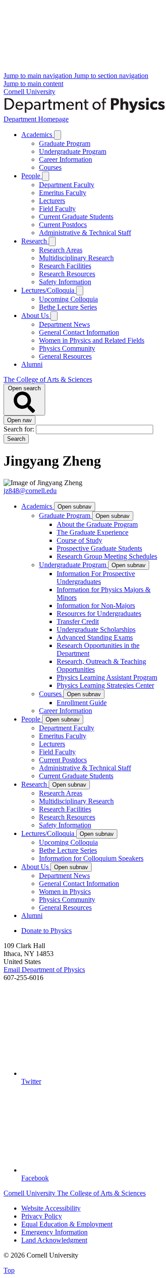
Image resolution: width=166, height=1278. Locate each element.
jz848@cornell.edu (30, 490)
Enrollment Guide (82, 702)
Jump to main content (33, 83)
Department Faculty (66, 184)
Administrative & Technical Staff (85, 232)
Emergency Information (54, 1232)
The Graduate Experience (92, 532)
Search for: (20, 429)
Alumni (31, 364)
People (31, 176)
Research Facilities (65, 266)
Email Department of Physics (44, 969)
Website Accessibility (51, 1208)
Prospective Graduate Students (99, 548)
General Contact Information (79, 332)
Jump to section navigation (111, 75)
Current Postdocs (63, 224)
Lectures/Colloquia (48, 290)
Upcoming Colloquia (68, 299)
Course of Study (79, 540)
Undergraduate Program (72, 151)
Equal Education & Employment (66, 1224)
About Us (35, 315)
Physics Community (67, 348)
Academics (37, 134)
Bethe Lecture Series (68, 307)
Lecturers (52, 200)
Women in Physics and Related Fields (91, 340)
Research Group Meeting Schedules (107, 556)
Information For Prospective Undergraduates (96, 577)
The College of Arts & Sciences (48, 379)
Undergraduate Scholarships (96, 629)
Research (35, 241)
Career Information (65, 159)
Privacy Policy (41, 1216)
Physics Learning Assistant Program (107, 677)
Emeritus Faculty (62, 192)
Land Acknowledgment (54, 1240)
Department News (64, 324)
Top (9, 1270)
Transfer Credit (78, 621)
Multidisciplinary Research (76, 258)
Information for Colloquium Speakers (91, 858)
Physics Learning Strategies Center (105, 685)
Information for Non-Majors (96, 605)
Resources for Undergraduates (99, 613)
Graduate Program (64, 143)
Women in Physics (65, 891)
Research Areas (60, 250)
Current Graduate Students (76, 216)
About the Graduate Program (97, 524)
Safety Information (65, 282)
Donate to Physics (46, 930)
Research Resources (67, 274)
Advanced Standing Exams (95, 637)
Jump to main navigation (39, 75)
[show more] (57, 135)
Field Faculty (57, 208)
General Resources (65, 356)
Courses (50, 167)
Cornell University (29, 91)
